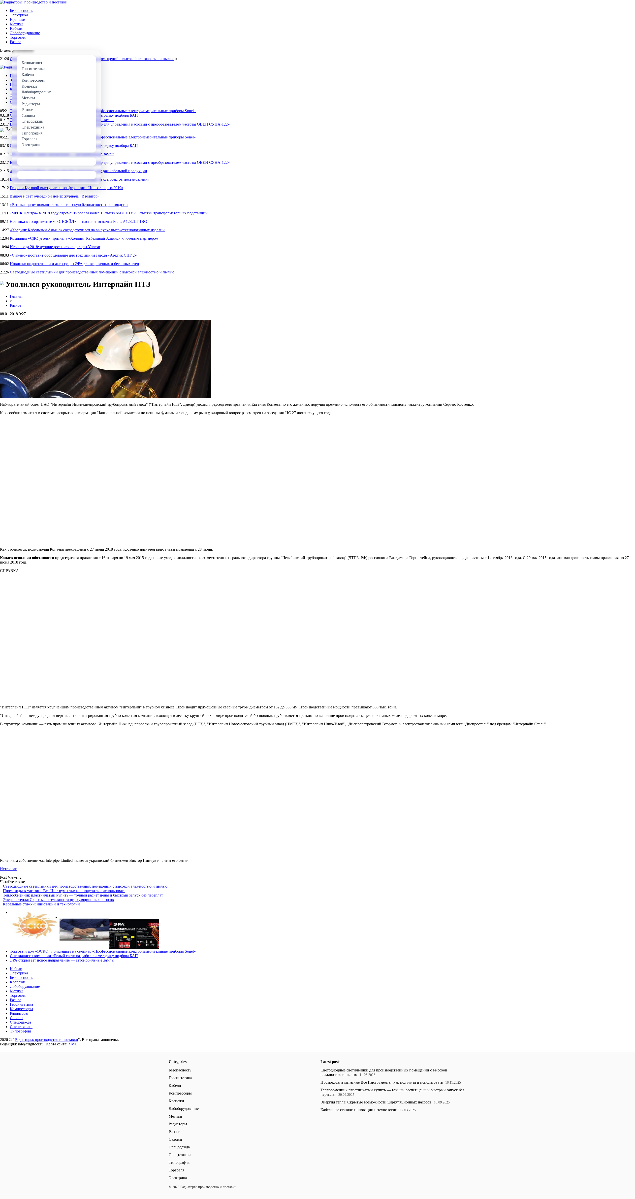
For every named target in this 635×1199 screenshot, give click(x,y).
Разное (15, 42)
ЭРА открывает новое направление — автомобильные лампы (62, 960)
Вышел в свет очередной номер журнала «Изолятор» (54, 196)
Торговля (18, 37)
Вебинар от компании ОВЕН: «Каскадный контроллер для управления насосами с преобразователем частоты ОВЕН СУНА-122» (120, 124)
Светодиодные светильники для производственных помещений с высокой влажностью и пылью (92, 272)
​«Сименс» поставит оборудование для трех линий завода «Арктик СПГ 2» (73, 255)
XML (72, 1044)
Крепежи (17, 19)
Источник (8, 869)
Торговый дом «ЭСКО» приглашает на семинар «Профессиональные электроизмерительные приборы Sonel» (103, 111)
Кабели (16, 28)
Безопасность (21, 10)
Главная (16, 296)
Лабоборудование (25, 33)
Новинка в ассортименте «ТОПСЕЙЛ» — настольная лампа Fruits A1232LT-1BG (78, 221)
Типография (20, 1031)
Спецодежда (20, 1022)
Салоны (16, 1018)
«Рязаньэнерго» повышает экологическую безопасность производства (69, 204)
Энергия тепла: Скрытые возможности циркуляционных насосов (58, 900)
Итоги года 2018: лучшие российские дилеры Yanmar (55, 247)
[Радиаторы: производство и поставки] (33, 2)
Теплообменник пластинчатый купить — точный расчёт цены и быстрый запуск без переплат (83, 895)
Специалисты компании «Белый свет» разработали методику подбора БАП (74, 956)
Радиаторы (19, 1013)
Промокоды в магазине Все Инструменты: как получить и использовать (64, 891)
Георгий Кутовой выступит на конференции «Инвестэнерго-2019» (66, 188)
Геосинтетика (21, 1004)
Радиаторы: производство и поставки (46, 1039)
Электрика (19, 15)
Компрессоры (21, 1009)
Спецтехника (21, 1027)
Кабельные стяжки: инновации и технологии (41, 904)
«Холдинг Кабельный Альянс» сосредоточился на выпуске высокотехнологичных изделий (87, 230)
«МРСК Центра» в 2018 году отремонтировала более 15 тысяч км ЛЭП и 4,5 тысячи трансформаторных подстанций (108, 213)
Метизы (16, 24)
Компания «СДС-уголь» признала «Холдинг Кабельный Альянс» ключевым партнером (84, 238)
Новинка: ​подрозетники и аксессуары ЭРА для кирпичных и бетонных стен (74, 264)
